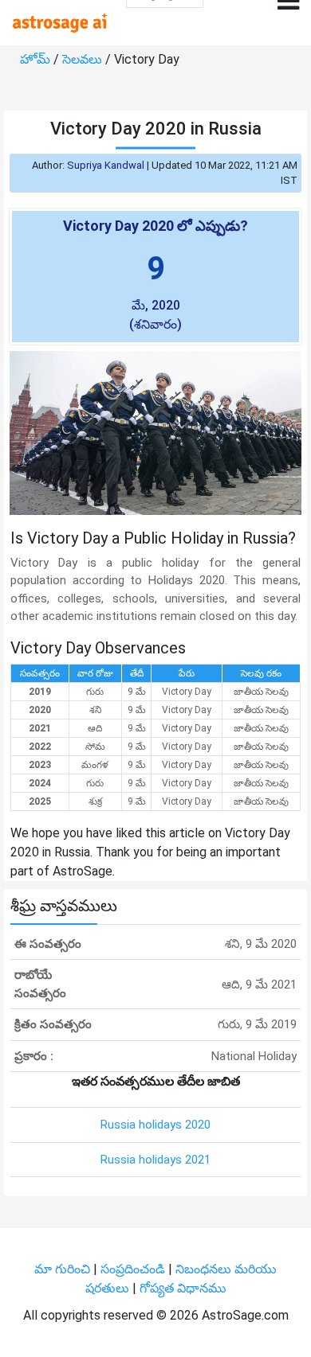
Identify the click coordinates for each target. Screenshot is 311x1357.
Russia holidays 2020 (155, 1124)
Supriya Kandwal (105, 165)
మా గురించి (63, 1269)
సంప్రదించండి (134, 1269)
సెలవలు (83, 59)
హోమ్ (36, 59)
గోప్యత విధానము (183, 1288)
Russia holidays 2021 (155, 1159)
